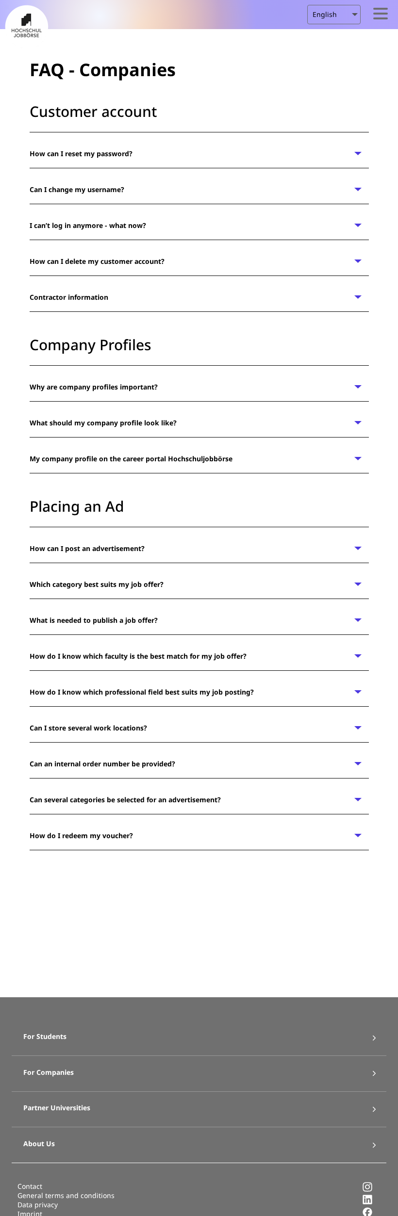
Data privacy (37, 1204)
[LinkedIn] (367, 1202)
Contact (29, 1186)
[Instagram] (367, 1189)
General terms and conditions (66, 1195)
